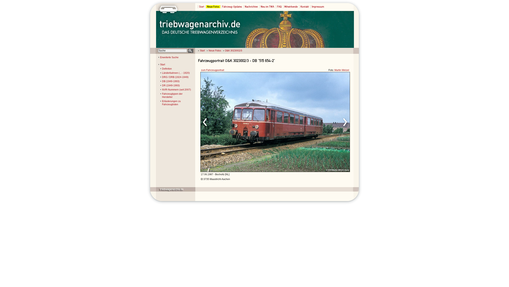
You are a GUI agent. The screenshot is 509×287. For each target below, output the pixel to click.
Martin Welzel (341, 70)
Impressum (318, 6)
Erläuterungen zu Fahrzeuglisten (171, 103)
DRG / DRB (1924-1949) (175, 77)
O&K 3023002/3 (233, 50)
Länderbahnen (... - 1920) (176, 73)
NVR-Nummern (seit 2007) (176, 89)
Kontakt (304, 6)
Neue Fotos (213, 6)
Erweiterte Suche (169, 57)
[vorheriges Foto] (238, 121)
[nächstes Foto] (310, 121)
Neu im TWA (267, 6)
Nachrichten (251, 6)
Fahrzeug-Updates (232, 6)
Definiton (167, 68)
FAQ (279, 6)
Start (201, 6)
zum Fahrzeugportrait (212, 70)
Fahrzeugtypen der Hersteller (172, 95)
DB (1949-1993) (171, 81)
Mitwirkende (291, 6)
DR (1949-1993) (171, 85)
